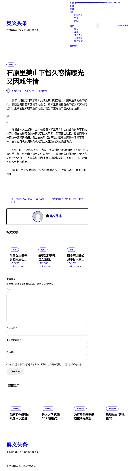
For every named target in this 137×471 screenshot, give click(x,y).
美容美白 (78, 35)
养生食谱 (78, 37)
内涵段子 (78, 14)
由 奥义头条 (16, 90)
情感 (72, 26)
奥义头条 (16, 23)
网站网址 (10, 352)
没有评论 (43, 90)
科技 (72, 5)
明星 (76, 17)
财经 (72, 8)
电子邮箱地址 (13, 340)
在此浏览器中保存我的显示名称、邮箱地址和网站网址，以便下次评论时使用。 (46, 364)
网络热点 (16, 408)
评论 (8, 289)
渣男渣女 (78, 41)
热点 (72, 2)
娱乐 (72, 11)
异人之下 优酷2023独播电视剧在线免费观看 (52, 418)
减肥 (76, 32)
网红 (76, 20)
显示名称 (11, 328)
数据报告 (74, 46)
